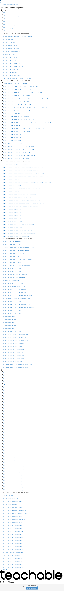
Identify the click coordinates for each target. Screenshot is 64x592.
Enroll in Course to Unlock (32, 588)
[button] (1, 1)
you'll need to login (37, 586)
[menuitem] (1, 3)
